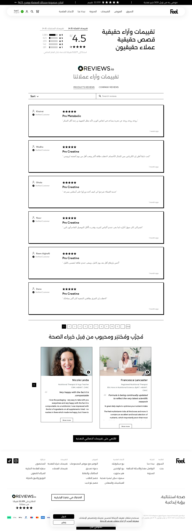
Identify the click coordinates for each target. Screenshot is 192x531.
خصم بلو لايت (91, 483)
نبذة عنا (81, 11)
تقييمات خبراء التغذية (58, 463)
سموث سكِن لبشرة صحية (112, 478)
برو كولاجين (118, 468)
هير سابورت (118, 473)
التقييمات (105, 11)
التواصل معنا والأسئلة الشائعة (140, 468)
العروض (118, 11)
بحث (162, 468)
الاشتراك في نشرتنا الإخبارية (68, 497)
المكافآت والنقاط (90, 473)
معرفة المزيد (132, 521)
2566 (128, 327)
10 (112, 327)
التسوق (129, 11)
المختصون (40, 463)
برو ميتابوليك (118, 463)
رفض (63, 522)
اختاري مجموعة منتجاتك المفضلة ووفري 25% (40, 2)
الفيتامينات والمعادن (114, 483)
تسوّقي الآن (96, 527)
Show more (125, 426)
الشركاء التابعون (38, 473)
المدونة (93, 11)
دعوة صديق (92, 468)
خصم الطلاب (92, 478)
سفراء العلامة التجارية (35, 468)
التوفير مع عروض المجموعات (84, 463)
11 (117, 327)
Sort (33, 96)
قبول (63, 516)
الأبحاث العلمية (66, 11)
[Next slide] (34, 385)
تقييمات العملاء (60, 468)
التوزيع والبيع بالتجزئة (35, 478)
